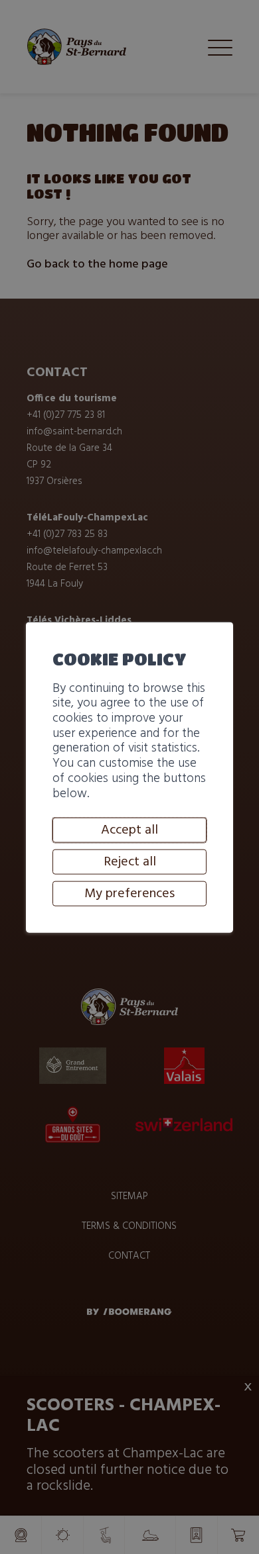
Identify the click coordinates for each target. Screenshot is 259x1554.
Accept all (129, 830)
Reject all (130, 862)
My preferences (129, 893)
